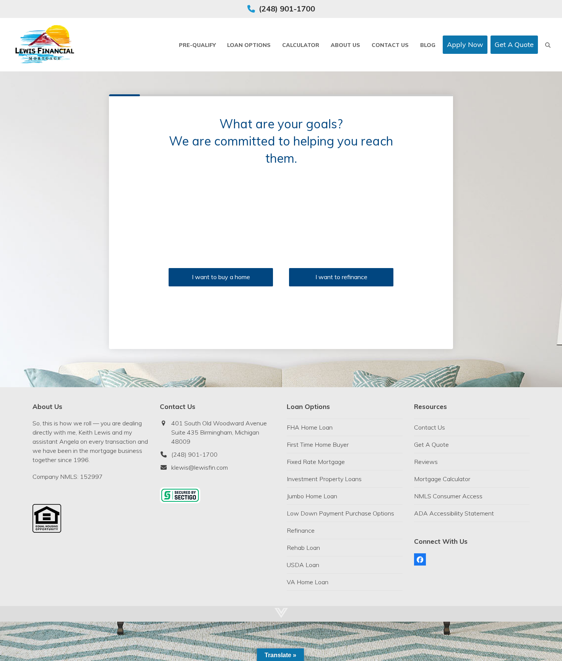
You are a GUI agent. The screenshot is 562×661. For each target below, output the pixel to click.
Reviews (426, 461)
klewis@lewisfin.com (199, 467)
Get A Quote (431, 444)
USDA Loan (303, 565)
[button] (547, 44)
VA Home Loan (307, 582)
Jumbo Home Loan (312, 496)
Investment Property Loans (324, 479)
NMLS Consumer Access (448, 496)
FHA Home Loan (310, 427)
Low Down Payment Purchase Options (340, 513)
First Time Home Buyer (318, 444)
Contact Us (429, 427)
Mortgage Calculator (442, 479)
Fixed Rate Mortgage (316, 461)
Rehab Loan (303, 547)
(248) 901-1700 (287, 8)
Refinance (301, 530)
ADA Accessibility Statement (454, 513)
